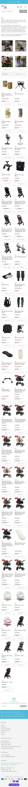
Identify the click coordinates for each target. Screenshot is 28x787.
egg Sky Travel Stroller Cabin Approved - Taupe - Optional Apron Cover (7, 258)
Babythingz (11, 776)
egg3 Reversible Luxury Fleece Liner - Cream (20, 544)
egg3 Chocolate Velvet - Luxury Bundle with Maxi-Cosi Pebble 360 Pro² (20, 420)
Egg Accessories (7, 69)
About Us (3, 732)
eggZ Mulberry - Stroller (7, 682)
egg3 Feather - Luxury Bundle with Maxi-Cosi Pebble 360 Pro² (20, 451)
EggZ (21, 53)
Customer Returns (5, 730)
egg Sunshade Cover (19, 337)
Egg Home (21, 69)
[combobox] (14, 11)
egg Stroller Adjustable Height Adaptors (20, 285)
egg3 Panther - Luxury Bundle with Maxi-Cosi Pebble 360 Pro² (20, 513)
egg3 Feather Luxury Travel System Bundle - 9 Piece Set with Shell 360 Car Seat (7, 483)
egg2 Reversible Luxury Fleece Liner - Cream (20, 363)
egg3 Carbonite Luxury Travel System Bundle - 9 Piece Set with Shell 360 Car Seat (7, 421)
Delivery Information (6, 729)
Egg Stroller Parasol (6, 337)
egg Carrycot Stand (19, 93)
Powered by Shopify (18, 776)
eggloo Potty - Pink (6, 630)
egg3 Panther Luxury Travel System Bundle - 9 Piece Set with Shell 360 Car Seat (7, 545)
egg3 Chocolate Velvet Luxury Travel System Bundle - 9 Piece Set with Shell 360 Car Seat (7, 452)
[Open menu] (25, 6)
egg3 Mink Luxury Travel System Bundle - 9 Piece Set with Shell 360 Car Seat (7, 514)
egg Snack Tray (5, 284)
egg (2, 92)
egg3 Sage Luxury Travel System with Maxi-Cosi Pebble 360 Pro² (20, 575)
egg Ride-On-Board (6, 174)
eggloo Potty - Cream (6, 605)
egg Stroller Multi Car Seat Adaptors (19, 312)
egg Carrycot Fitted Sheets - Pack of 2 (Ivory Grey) (7, 95)
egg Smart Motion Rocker (20, 256)
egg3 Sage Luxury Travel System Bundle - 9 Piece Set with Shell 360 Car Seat (7, 575)
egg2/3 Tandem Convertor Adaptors (6, 390)
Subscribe (23, 706)
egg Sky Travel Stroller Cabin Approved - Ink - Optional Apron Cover (7, 230)
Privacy (3, 734)
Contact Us (3, 727)
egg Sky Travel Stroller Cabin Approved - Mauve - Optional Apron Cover (20, 230)
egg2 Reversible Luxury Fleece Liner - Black (7, 363)
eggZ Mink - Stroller (19, 655)
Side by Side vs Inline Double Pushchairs (11, 746)
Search (24, 11)
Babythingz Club (5, 741)
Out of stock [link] (7, 183)
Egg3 (7, 53)
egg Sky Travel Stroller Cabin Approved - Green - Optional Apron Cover (20, 202)
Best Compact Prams (6, 743)
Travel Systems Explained (7, 748)
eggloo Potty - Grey (19, 605)
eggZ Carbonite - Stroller (20, 630)
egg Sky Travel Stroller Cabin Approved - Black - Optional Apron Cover (7, 202)
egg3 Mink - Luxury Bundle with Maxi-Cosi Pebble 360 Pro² (20, 482)
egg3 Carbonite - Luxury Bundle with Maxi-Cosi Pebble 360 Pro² (20, 391)
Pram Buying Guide (5, 744)
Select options (7, 157)
